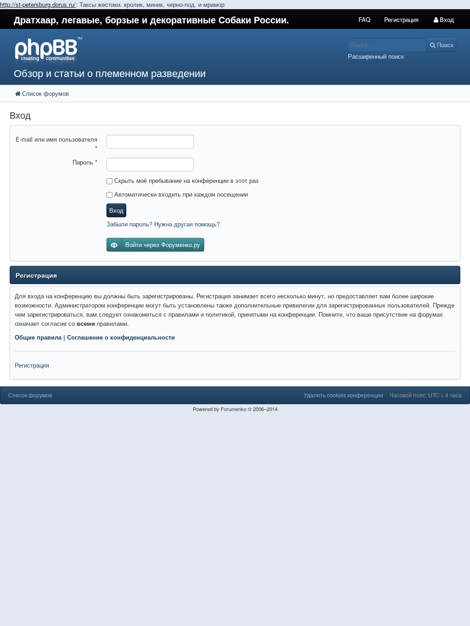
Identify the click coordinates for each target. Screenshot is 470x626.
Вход (116, 210)
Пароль (85, 162)
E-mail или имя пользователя (56, 144)
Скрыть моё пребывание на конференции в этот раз (185, 180)
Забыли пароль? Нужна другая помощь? (163, 224)
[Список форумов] (176, 51)
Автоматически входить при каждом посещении (180, 194)
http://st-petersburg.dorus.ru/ (38, 4)
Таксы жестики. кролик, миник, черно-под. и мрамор (151, 4)
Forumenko (233, 408)
